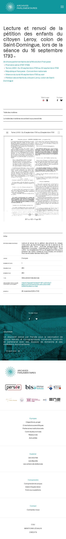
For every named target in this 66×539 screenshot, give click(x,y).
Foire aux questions (33, 490)
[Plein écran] (59, 132)
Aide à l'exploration (33, 487)
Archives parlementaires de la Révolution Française (27, 61)
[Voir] (15, 56)
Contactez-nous (33, 510)
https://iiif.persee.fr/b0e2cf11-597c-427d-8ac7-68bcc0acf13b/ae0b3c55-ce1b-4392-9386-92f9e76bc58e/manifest (37, 284)
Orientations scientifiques (33, 425)
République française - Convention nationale (26, 71)
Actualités (33, 438)
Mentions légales (33, 528)
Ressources (33, 435)
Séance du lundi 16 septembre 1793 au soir (25, 74)
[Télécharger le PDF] (43, 100)
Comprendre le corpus (33, 484)
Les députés (33, 461)
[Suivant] (36, 214)
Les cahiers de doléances (33, 464)
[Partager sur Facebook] (57, 100)
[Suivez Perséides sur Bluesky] (36, 319)
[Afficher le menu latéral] (7, 132)
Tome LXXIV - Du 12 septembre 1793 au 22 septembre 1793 (32, 68)
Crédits (33, 532)
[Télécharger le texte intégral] (47, 100)
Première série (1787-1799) (18, 65)
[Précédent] (30, 214)
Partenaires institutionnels (33, 428)
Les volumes (33, 458)
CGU (33, 524)
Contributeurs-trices (33, 432)
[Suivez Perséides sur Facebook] (29, 319)
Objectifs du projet (33, 422)
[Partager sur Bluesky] (61, 100)
